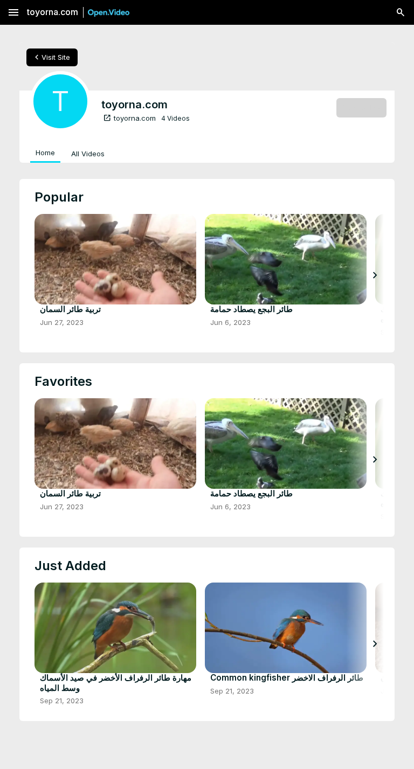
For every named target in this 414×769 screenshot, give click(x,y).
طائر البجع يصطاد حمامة (251, 309)
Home (45, 152)
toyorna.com (129, 118)
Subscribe (361, 107)
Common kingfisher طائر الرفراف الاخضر (286, 678)
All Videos (88, 153)
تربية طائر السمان (70, 309)
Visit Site (51, 57)
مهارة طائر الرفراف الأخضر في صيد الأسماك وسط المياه (115, 682)
